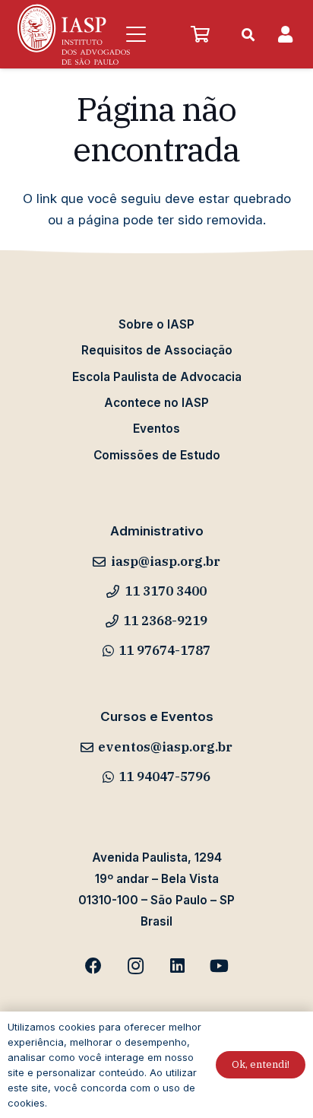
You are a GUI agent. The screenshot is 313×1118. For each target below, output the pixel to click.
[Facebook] (94, 966)
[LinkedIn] (177, 966)
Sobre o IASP (156, 324)
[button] (135, 34)
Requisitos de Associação (156, 350)
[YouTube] (219, 966)
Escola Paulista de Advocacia (157, 377)
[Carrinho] (200, 34)
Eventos (156, 428)
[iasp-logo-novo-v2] (73, 34)
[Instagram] (135, 966)
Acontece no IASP (156, 402)
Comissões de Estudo (156, 455)
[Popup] (285, 34)
